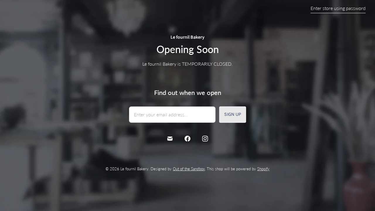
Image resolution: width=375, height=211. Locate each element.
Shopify (263, 168)
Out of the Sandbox (189, 168)
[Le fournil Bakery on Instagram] (205, 138)
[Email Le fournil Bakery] (169, 138)
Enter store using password (338, 8)
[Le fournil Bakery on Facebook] (187, 138)
